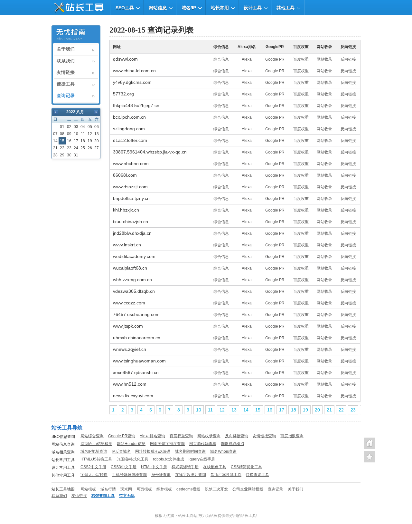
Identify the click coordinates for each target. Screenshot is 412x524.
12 (90, 134)
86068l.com (125, 175)
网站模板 (88, 489)
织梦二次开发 (216, 489)
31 (76, 155)
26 (90, 148)
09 (69, 134)
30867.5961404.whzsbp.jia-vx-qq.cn (150, 151)
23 (69, 148)
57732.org (123, 93)
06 (96, 126)
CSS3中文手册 (123, 467)
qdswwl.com (125, 59)
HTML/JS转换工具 (96, 459)
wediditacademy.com (134, 256)
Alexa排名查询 (152, 436)
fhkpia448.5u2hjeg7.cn (136, 105)
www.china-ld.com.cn (134, 70)
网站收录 (324, 59)
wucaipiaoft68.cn (130, 268)
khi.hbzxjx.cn (126, 210)
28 (55, 155)
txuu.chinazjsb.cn (130, 221)
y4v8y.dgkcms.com (132, 82)
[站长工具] (78, 7)
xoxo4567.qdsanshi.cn (136, 372)
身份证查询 (161, 474)
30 (69, 155)
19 (90, 141)
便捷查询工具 (369, 456)
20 (96, 141)
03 (76, 126)
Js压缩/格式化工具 (132, 459)
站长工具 (248, 515)
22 (62, 148)
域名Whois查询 (223, 451)
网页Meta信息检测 (96, 443)
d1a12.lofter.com (130, 140)
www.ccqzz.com (129, 302)
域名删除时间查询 (190, 451)
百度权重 (301, 59)
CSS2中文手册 (93, 467)
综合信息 (221, 59)
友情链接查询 (264, 436)
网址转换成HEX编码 (152, 451)
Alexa (247, 59)
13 (96, 134)
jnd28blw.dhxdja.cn (132, 233)
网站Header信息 (131, 443)
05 (90, 126)
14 (55, 141)
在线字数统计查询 (190, 474)
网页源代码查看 (202, 443)
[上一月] (55, 112)
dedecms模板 (188, 489)
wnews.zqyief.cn (129, 349)
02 (69, 126)
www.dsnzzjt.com (130, 186)
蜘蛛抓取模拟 (232, 443)
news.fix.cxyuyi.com (133, 395)
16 (69, 141)
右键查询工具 (103, 495)
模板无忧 (162, 515)
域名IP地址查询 (93, 451)
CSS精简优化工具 (246, 467)
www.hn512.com (129, 384)
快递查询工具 (257, 474)
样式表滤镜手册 (185, 467)
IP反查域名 (121, 451)
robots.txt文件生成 (168, 459)
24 (76, 148)
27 (96, 148)
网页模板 (144, 489)
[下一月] (96, 112)
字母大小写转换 (94, 474)
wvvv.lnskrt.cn (127, 244)
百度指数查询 (292, 436)
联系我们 (66, 61)
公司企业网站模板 (247, 489)
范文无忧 (127, 495)
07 (55, 134)
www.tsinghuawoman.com (139, 360)
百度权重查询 (181, 436)
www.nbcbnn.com (131, 163)
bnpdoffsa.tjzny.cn (131, 198)
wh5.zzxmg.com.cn (132, 279)
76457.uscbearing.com (136, 314)
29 (62, 155)
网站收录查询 (208, 436)
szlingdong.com (129, 128)
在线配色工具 (214, 467)
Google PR (275, 59)
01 (62, 126)
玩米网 (126, 489)
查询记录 (66, 96)
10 (76, 134)
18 (82, 141)
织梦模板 (164, 489)
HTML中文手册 (154, 467)
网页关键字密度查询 (167, 443)
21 (55, 148)
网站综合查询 (92, 436)
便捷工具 (66, 84)
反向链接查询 (236, 436)
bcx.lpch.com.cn (129, 117)
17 (76, 141)
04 (82, 126)
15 (257, 409)
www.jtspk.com (128, 326)
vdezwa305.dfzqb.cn (134, 291)
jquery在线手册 (202, 459)
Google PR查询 (121, 436)
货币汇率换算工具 (226, 474)
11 (83, 134)
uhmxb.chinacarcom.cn (136, 337)
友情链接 (66, 72)
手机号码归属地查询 (129, 474)
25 (82, 148)
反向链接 (348, 59)
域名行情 (108, 489)
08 (62, 134)
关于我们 (66, 49)
